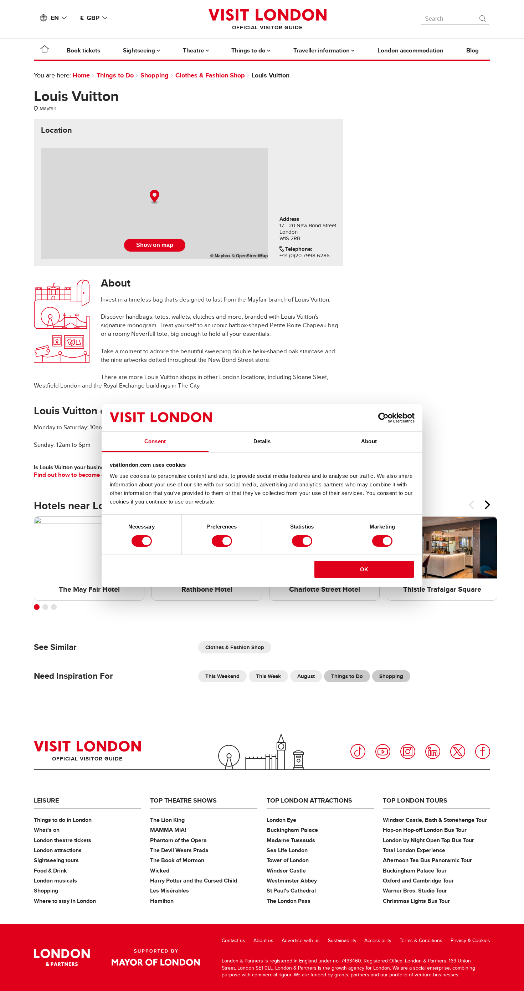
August (306, 676)
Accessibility (377, 940)
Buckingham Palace (292, 830)
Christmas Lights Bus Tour (416, 901)
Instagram (407, 751)
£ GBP (89, 17)
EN (55, 17)
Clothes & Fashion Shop (210, 75)
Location (56, 130)
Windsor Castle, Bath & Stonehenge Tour (435, 820)
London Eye (281, 820)
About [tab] (369, 441)
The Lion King (167, 820)
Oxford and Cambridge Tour (418, 880)
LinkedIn (432, 751)
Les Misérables (169, 890)
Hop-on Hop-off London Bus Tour (425, 830)
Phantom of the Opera (178, 840)
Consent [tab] (155, 441)
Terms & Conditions (421, 940)
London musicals (55, 880)
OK (364, 569)
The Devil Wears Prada (179, 850)
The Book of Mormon (177, 860)
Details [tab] (262, 441)
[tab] (56, 130)
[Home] (44, 50)
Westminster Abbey (292, 880)
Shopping (154, 75)
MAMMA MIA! (168, 830)
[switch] (222, 541)
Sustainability (342, 940)
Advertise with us (301, 940)
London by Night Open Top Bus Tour (428, 840)
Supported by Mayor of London (155, 957)
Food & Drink (50, 870)
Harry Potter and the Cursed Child (193, 880)
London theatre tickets (62, 840)
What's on (47, 830)
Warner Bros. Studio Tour (415, 890)
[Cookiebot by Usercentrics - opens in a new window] (383, 418)
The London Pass (288, 901)
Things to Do (115, 75)
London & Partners (62, 957)
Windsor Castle (286, 870)
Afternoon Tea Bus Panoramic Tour (427, 860)
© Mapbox (220, 255)
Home (81, 75)
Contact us (233, 940)
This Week (268, 676)
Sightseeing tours (56, 860)
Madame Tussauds (291, 840)
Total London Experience (414, 850)
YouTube (382, 751)
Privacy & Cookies (470, 940)
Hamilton (162, 901)
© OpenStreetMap (250, 255)
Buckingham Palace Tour (415, 870)
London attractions (58, 850)
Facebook (482, 751)
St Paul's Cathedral (291, 890)
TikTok (357, 751)
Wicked (159, 870)
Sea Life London (287, 850)
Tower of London (288, 860)
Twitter (457, 751)
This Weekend (222, 676)
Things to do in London (63, 820)
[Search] (483, 16)
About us (263, 940)
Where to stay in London (65, 901)
